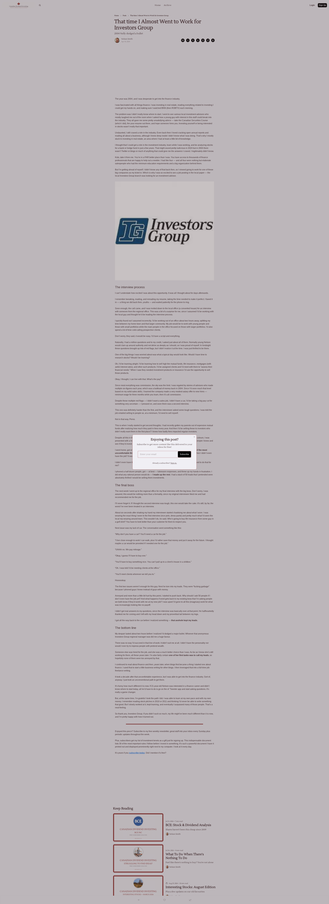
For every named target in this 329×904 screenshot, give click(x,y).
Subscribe (184, 454)
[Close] (194, 437)
